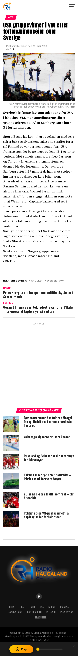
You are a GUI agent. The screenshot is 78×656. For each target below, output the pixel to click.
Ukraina (64, 607)
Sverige (51, 281)
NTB (12, 49)
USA (42, 607)
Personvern (66, 612)
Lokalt (22, 607)
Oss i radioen (34, 612)
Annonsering (15, 612)
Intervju (51, 612)
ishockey (36, 281)
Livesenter (41, 617)
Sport (51, 607)
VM (62, 281)
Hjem (11, 607)
